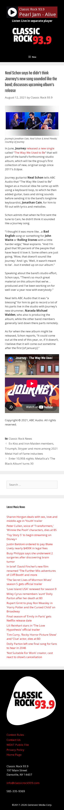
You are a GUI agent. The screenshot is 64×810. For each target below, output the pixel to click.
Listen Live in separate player (32, 21)
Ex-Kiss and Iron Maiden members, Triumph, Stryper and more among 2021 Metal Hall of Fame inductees (31, 448)
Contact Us (14, 740)
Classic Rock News (20, 438)
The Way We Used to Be (29, 152)
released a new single (40, 148)
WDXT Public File (18, 745)
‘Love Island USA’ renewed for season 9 (31, 589)
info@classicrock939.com (23, 783)
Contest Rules (15, 735)
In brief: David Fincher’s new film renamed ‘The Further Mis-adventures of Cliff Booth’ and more (31, 571)
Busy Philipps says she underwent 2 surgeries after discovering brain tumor (30, 557)
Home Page (14, 755)
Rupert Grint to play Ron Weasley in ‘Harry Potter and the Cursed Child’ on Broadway (31, 607)
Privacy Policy (15, 750)
